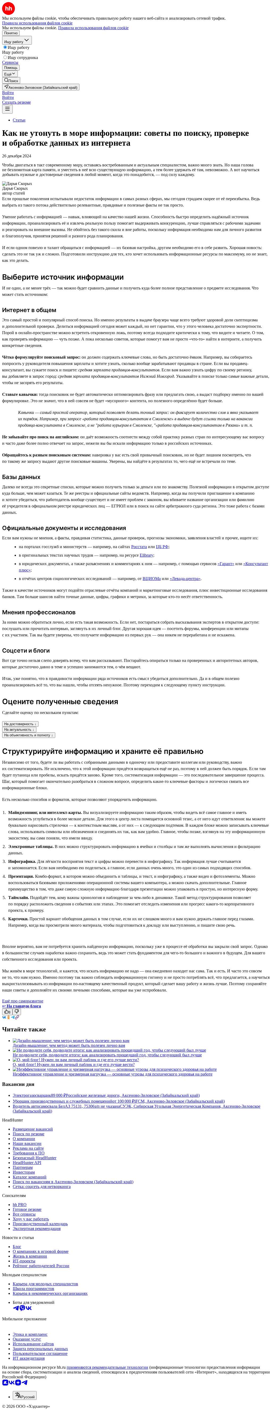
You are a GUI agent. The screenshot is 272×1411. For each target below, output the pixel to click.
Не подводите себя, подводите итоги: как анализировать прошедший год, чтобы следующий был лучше (107, 1055)
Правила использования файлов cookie (93, 28)
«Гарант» (226, 563)
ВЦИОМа (152, 578)
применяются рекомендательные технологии (107, 1367)
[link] (11, 80)
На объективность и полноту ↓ (28, 735)
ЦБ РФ (162, 546)
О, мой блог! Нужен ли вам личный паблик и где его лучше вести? (74, 1064)
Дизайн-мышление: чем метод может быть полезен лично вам (69, 1045)
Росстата (139, 546)
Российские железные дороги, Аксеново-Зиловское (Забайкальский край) (133, 1095)
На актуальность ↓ (19, 730)
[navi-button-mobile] (7, 109)
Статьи (19, 120)
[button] (8, 92)
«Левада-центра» (185, 578)
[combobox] (25, 1395)
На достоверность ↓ (20, 724)
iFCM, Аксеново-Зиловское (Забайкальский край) (179, 1101)
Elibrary (146, 555)
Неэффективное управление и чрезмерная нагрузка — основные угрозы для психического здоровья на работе (112, 1074)
